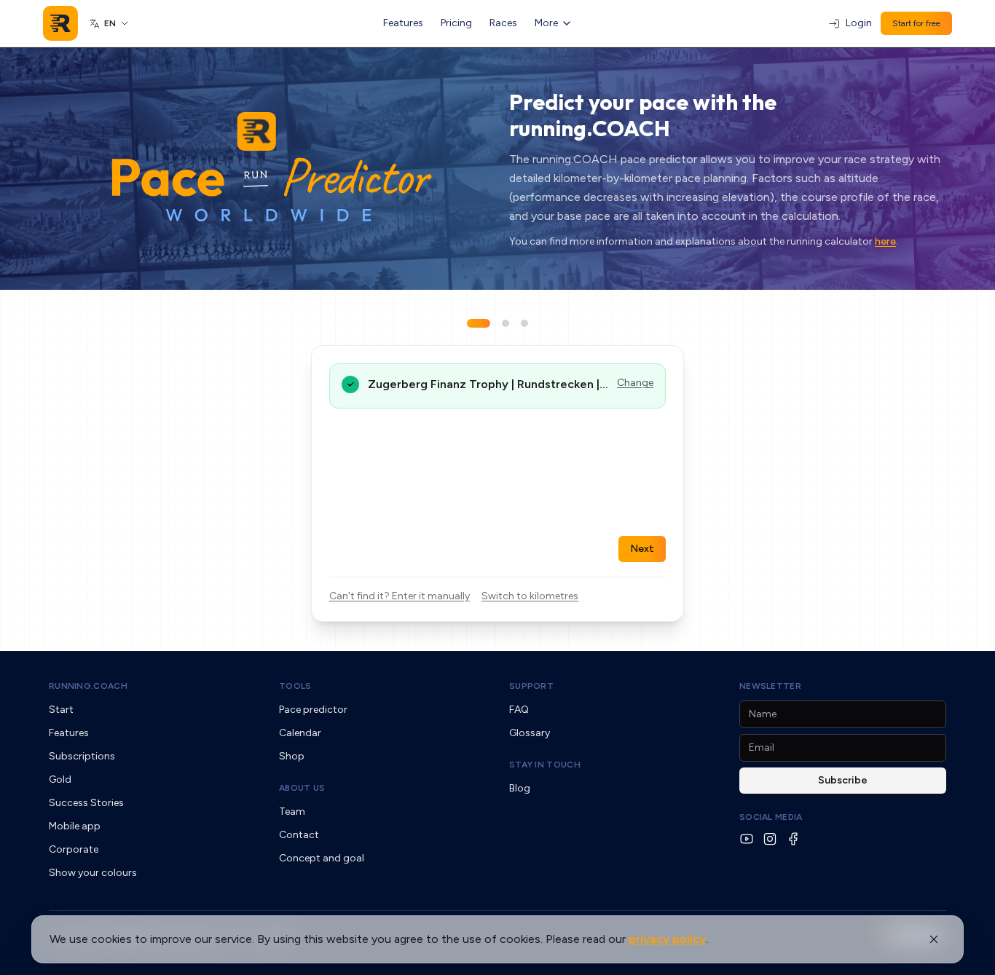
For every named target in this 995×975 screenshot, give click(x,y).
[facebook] (793, 839)
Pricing (456, 23)
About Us (302, 788)
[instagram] (770, 839)
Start (61, 709)
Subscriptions (82, 756)
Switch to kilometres (529, 596)
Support (531, 686)
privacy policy (667, 939)
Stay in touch (545, 764)
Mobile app (75, 826)
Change (635, 382)
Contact (299, 835)
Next (642, 548)
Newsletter (770, 686)
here (885, 241)
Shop (291, 756)
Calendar (300, 733)
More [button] (546, 23)
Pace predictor (313, 709)
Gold (60, 779)
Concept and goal (321, 858)
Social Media (771, 817)
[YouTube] (746, 839)
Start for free (916, 23)
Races (503, 23)
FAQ (519, 709)
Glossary (529, 733)
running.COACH (88, 686)
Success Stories (86, 803)
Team (292, 811)
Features (403, 23)
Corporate (73, 849)
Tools (295, 686)
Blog (519, 788)
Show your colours (93, 873)
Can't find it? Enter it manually (399, 596)
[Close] (933, 939)
